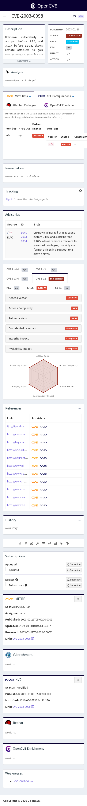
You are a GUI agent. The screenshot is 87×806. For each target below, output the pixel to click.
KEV (12, 288)
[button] (4, 16)
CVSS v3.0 (16, 278)
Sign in (9, 199)
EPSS (36, 288)
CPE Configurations (59, 96)
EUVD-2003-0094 (24, 237)
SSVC (61, 288)
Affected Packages (24, 105)
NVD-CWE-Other (23, 781)
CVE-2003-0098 (27, 16)
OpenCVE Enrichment (62, 105)
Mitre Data (21, 96)
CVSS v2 (49, 278)
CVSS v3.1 (46, 269)
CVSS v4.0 (16, 269)
